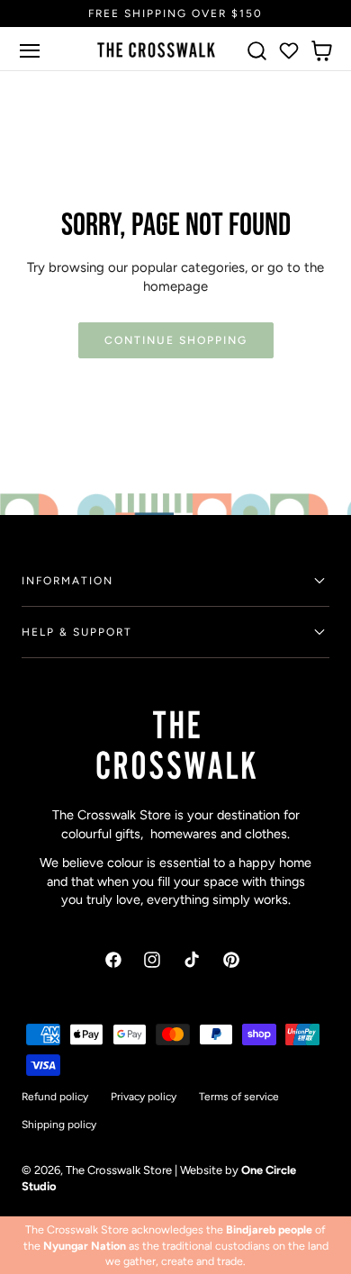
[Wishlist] (289, 50)
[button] (30, 50)
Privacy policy (143, 1096)
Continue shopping (176, 340)
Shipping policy (59, 1124)
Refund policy (55, 1096)
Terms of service (239, 1096)
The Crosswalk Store (119, 1170)
